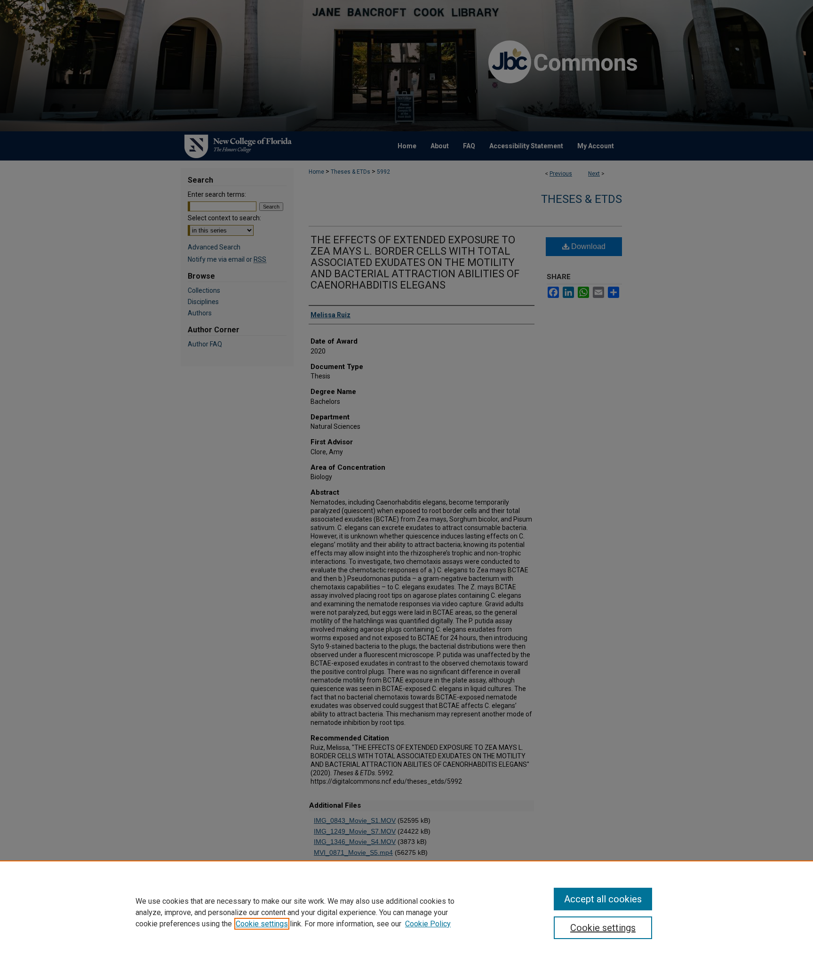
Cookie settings (262, 923)
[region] (406, 912)
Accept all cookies (603, 899)
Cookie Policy (428, 923)
